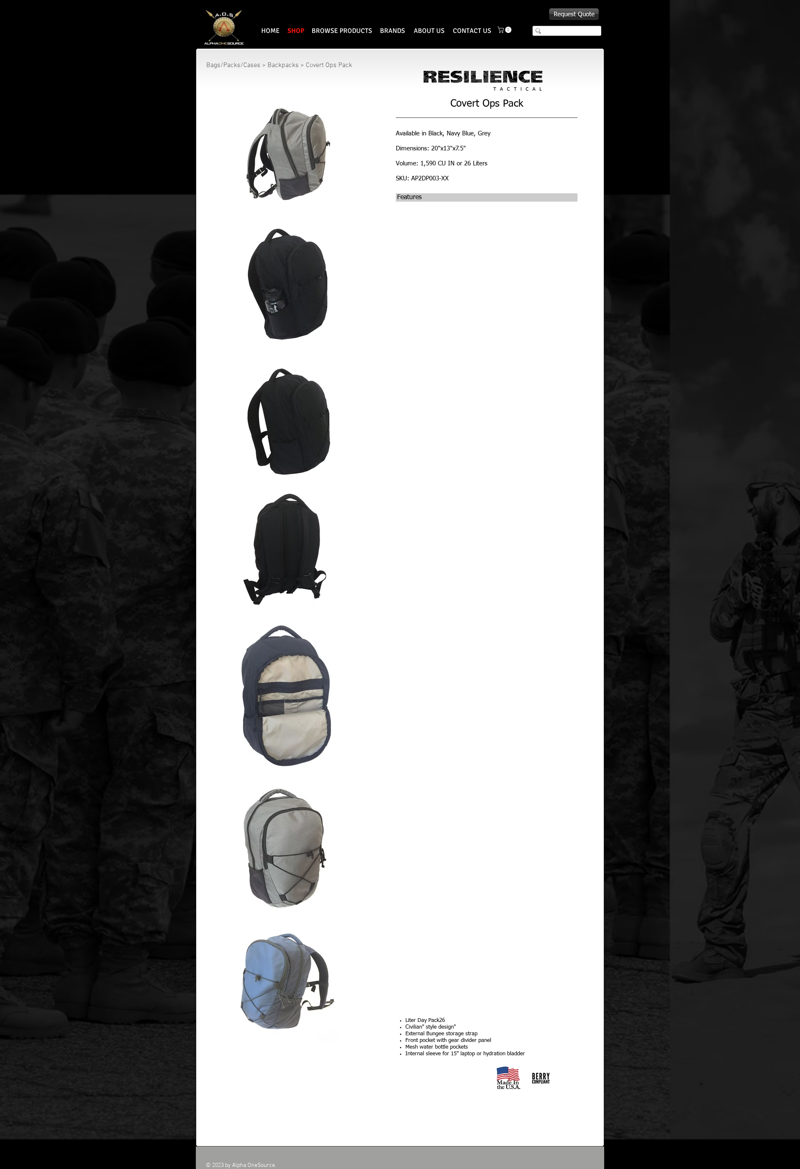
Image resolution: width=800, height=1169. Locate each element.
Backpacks (283, 65)
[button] (505, 30)
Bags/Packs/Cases (233, 65)
